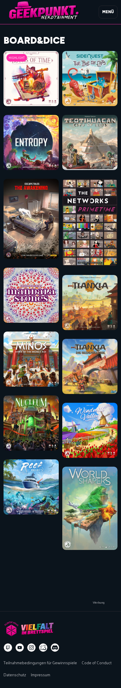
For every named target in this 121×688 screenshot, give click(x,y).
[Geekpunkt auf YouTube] (19, 647)
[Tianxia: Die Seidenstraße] (89, 366)
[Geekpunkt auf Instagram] (31, 647)
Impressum (40, 674)
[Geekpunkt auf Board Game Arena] (43, 647)
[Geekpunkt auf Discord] (55, 647)
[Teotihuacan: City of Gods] (89, 142)
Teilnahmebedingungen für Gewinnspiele (40, 662)
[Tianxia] (89, 302)
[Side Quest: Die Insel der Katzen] (89, 78)
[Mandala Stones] (31, 295)
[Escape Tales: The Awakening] (31, 219)
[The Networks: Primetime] (89, 222)
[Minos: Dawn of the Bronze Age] (31, 359)
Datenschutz (15, 674)
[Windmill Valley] (89, 430)
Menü (108, 12)
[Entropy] (31, 142)
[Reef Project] (31, 486)
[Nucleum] (31, 423)
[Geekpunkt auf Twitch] (8, 647)
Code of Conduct (97, 662)
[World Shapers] (89, 508)
